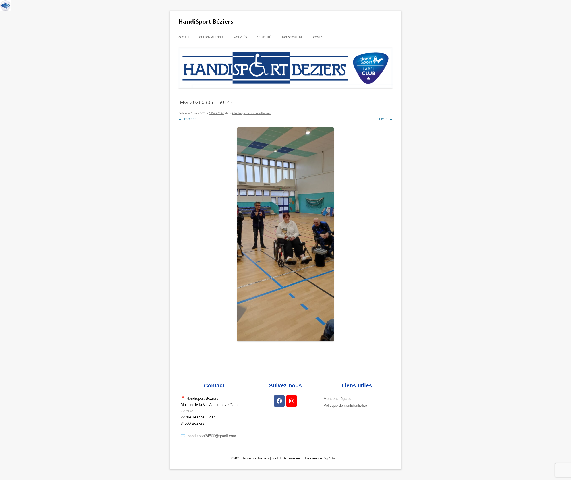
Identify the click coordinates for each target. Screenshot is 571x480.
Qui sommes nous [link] (211, 37)
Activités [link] (240, 37)
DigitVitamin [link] (331, 458)
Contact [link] (319, 37)
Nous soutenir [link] (292, 37)
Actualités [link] (264, 37)
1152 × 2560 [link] (216, 113)
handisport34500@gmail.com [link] (212, 436)
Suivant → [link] (385, 119)
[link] (5, 5)
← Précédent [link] (188, 119)
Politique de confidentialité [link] (345, 405)
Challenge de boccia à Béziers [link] (251, 113)
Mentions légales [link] (337, 399)
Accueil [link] (183, 37)
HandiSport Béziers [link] (205, 21)
